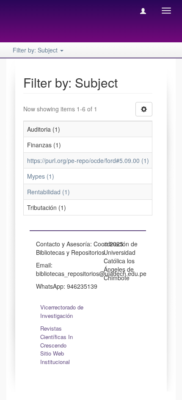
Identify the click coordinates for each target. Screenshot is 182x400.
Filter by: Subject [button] (36, 50)
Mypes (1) (40, 176)
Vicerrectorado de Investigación (61, 311)
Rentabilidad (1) (48, 192)
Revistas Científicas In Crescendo (56, 336)
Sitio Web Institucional (55, 357)
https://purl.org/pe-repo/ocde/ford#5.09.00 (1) (88, 160)
